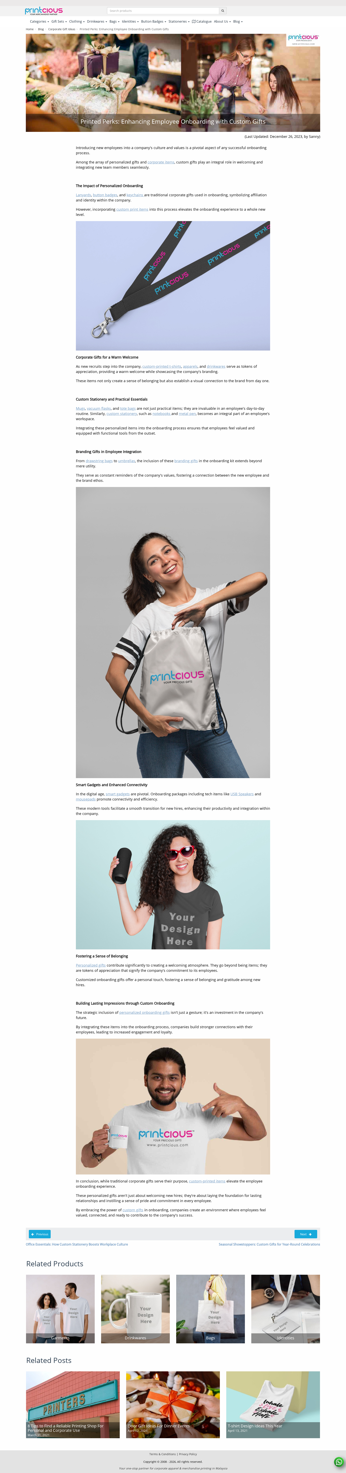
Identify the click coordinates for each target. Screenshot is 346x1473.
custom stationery (122, 413)
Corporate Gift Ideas (61, 29)
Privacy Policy (188, 1454)
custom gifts (133, 1209)
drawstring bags (99, 460)
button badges (105, 194)
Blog (41, 29)
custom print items (132, 209)
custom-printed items (207, 1181)
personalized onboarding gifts (144, 1012)
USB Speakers (242, 794)
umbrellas (126, 460)
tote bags (128, 408)
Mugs (80, 408)
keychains (135, 194)
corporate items (161, 162)
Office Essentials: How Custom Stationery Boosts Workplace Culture (77, 1244)
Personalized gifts (91, 965)
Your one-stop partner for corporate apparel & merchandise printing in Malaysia (173, 1468)
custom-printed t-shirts (161, 366)
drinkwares (216, 366)
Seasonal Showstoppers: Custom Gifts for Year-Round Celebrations (269, 1244)
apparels (190, 366)
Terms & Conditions (162, 1454)
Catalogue (204, 21)
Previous (41, 1234)
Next (303, 1234)
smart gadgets (118, 794)
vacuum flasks (99, 408)
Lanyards (83, 194)
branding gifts (186, 460)
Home (30, 29)
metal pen (187, 413)
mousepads (86, 799)
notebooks (162, 413)
